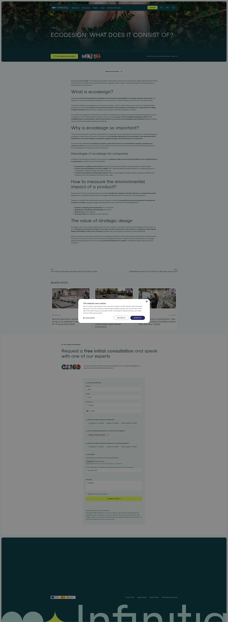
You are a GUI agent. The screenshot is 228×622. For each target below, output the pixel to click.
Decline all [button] (121, 318)
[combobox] (147, 301)
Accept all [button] (138, 318)
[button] (89, 318)
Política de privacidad (95, 313)
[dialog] (114, 311)
